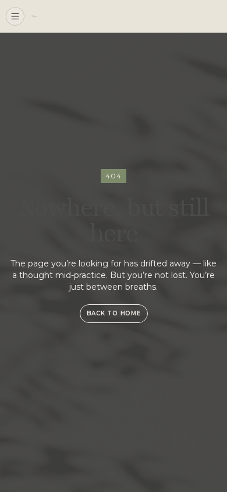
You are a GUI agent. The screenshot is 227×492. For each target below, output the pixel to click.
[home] (34, 16)
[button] (15, 16)
